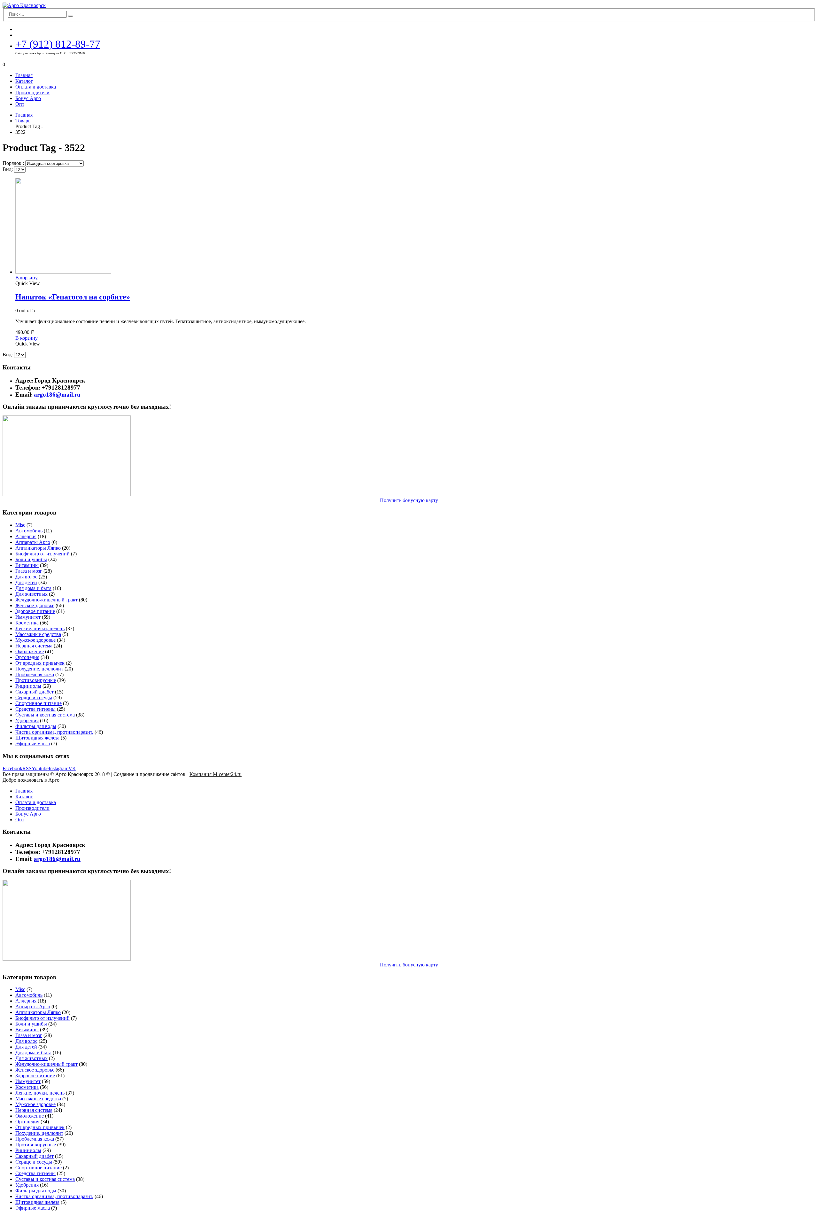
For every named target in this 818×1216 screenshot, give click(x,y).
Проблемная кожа (34, 674)
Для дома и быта (33, 588)
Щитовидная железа (37, 737)
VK (72, 768)
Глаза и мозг (28, 571)
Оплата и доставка (35, 86)
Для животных (31, 594)
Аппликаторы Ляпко (38, 548)
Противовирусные (35, 680)
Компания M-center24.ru (215, 774)
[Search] (70, 16)
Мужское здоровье (35, 640)
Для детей (26, 582)
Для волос (26, 576)
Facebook (12, 768)
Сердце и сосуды (33, 697)
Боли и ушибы (31, 559)
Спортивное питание (38, 703)
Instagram (58, 768)
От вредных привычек (40, 663)
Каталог (24, 81)
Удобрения (27, 720)
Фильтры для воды (35, 726)
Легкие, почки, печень (40, 628)
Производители (32, 92)
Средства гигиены (35, 709)
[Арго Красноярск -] (24, 5)
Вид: (8, 169)
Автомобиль (28, 530)
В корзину (26, 277)
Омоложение (29, 651)
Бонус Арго (28, 98)
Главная (24, 75)
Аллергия (25, 536)
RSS (27, 768)
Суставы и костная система (45, 714)
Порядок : (14, 163)
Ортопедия (27, 657)
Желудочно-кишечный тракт (46, 599)
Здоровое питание (35, 611)
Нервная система (33, 645)
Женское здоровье (34, 605)
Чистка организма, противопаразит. (54, 732)
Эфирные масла (32, 743)
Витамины (27, 565)
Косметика (27, 622)
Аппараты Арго (32, 542)
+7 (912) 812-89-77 (57, 44)
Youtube (40, 768)
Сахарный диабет (34, 691)
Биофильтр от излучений (42, 553)
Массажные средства (38, 634)
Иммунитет (28, 617)
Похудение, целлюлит (39, 668)
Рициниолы (28, 686)
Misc (20, 525)
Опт (19, 104)
